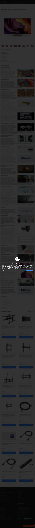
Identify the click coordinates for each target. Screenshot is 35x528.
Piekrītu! (29, 270)
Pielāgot (4, 270)
